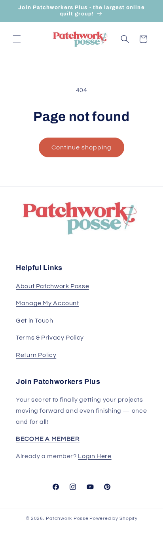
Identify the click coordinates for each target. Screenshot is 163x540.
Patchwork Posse (67, 518)
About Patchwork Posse (52, 286)
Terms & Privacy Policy (50, 337)
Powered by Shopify (113, 518)
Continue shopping (81, 147)
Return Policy (36, 355)
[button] (17, 39)
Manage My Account (47, 303)
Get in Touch (34, 320)
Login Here (94, 456)
